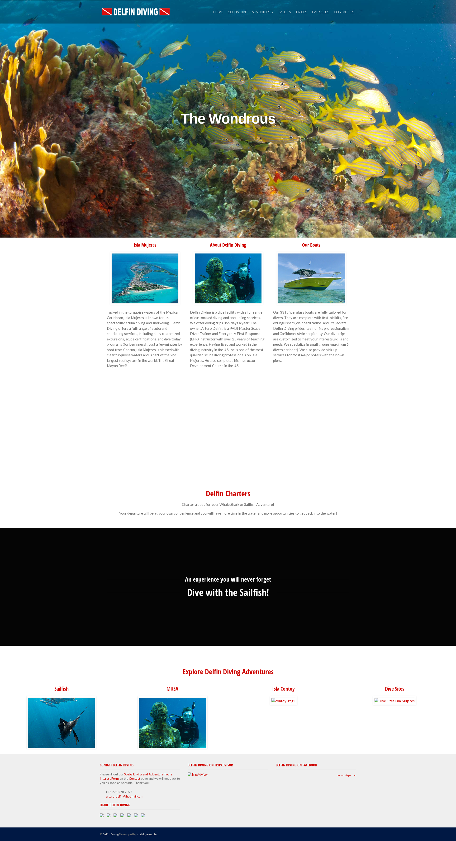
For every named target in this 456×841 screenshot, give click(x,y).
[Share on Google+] (116, 816)
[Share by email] (144, 816)
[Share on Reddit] (123, 816)
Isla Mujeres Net (147, 834)
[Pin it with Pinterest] (130, 816)
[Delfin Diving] (135, 12)
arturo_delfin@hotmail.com (124, 796)
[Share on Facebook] (102, 816)
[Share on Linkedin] (137, 816)
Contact (134, 778)
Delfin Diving (111, 834)
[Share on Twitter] (109, 816)
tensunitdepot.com (346, 775)
